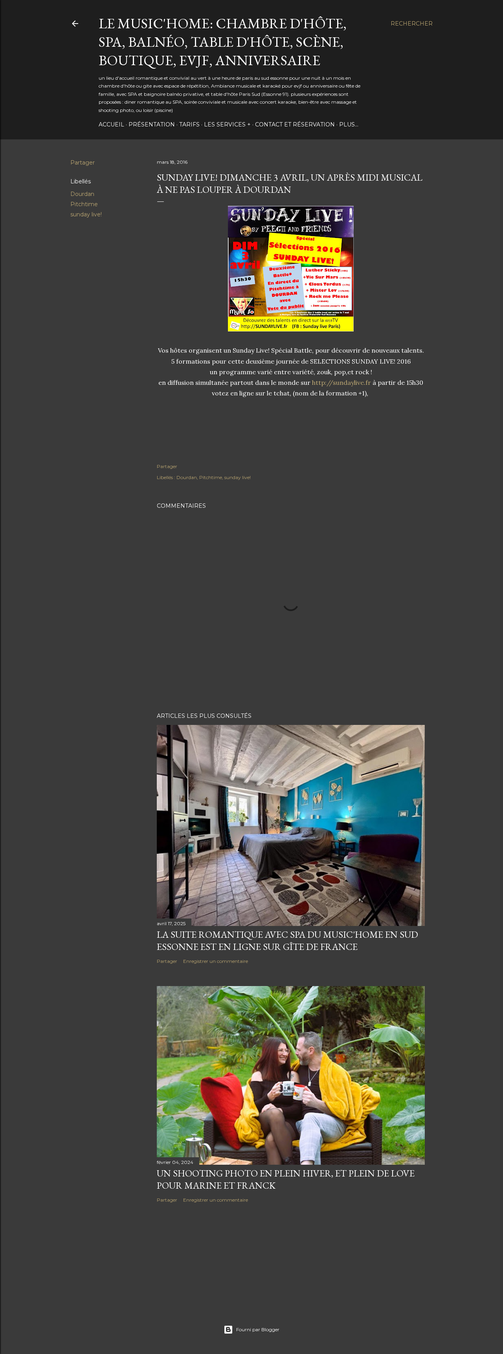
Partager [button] (82, 162)
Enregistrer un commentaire (215, 961)
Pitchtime (84, 204)
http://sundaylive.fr (341, 382)
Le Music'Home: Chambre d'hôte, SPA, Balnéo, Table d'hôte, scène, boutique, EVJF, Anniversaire (223, 42)
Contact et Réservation (295, 124)
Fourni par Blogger (257, 1329)
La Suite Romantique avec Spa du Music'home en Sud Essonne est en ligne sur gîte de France (287, 940)
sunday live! (86, 214)
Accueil (111, 124)
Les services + (227, 124)
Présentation (152, 124)
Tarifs (189, 124)
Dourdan (82, 194)
